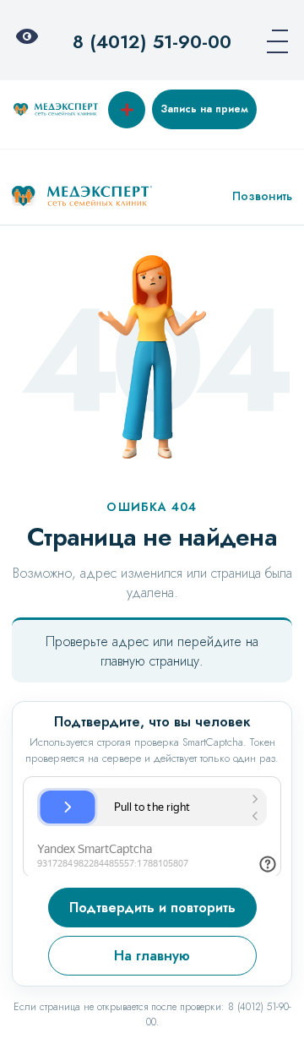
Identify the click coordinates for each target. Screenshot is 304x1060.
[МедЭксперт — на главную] (82, 196)
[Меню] (271, 41)
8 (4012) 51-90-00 (152, 41)
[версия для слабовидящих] (32, 41)
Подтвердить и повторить (152, 907)
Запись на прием (204, 109)
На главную (152, 955)
